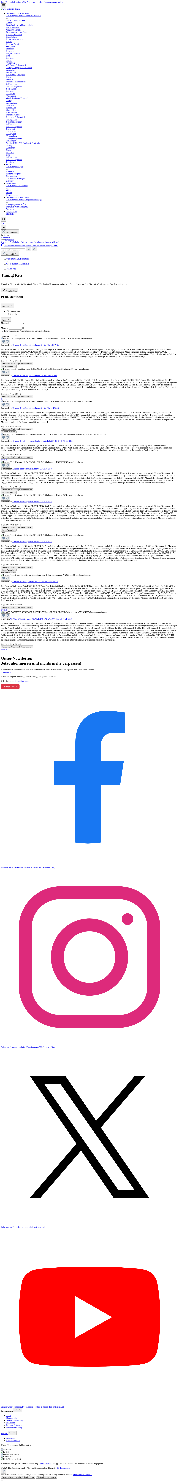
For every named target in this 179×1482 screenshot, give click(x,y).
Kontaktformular (22, 681)
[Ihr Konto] (3, 227)
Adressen (29, 242)
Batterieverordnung (14, 1427)
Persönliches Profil (17, 242)
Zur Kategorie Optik (14, 167)
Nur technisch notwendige (12, 1477)
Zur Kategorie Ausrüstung (17, 185)
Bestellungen (39, 242)
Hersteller (6, 306)
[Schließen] (2, 1480)
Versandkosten (45, 1463)
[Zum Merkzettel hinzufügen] (5, 342)
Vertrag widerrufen (53, 242)
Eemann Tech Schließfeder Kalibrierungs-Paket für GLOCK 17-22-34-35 (43, 441)
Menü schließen (12, 232)
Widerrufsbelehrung (14, 1420)
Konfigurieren (29, 1477)
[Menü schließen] (7, 18)
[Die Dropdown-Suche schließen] (34, 249)
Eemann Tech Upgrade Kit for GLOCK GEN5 (32, 542)
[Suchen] (3, 219)
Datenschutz (11, 1418)
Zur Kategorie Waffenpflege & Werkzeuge (24, 200)
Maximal (12, 328)
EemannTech (14, 311)
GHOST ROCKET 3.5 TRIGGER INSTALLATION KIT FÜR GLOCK (41, 619)
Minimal (12, 323)
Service (4, 1433)
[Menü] (3, 5)
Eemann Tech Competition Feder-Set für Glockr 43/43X (35, 408)
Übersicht (5, 242)
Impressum (10, 1423)
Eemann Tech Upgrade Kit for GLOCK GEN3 (32, 469)
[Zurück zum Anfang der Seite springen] (3, 1471)
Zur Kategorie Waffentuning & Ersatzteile (23, 16)
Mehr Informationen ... (82, 1474)
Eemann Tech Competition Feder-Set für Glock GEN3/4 (35, 345)
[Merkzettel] (2, 224)
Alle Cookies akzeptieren (46, 1477)
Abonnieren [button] (6, 672)
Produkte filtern (11, 291)
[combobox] (13, 250)
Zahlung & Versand (14, 1425)
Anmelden (5, 237)
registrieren (9, 240)
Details (4, 399)
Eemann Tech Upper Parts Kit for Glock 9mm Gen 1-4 (35, 582)
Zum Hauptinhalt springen (12, 2)
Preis (4, 320)
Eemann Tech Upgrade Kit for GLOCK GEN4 (32, 502)
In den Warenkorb (8, 366)
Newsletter (10, 1438)
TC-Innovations (63, 1468)
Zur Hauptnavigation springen (52, 2)
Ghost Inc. (13, 314)
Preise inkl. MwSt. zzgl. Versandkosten (17, 364)
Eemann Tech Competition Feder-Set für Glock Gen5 (34, 375)
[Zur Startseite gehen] (10, 9)
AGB (8, 1415)
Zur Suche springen (31, 2)
